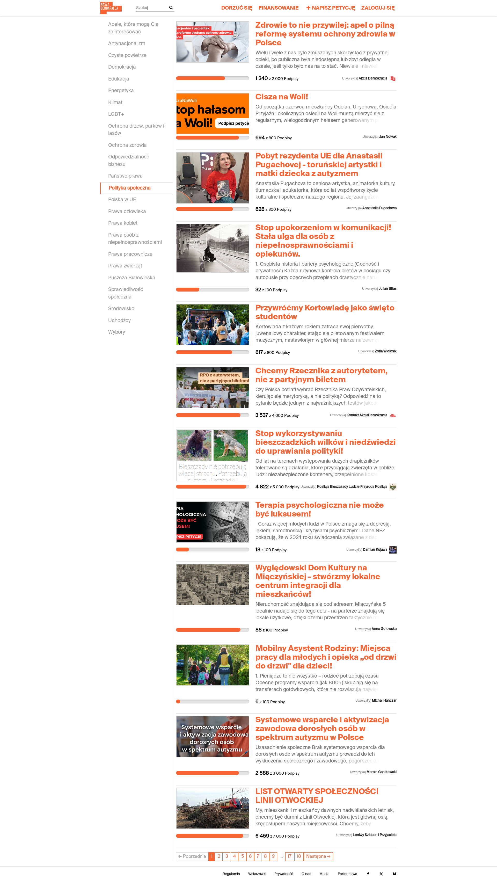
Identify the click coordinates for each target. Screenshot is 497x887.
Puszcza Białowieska (131, 277)
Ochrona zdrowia (127, 145)
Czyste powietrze (127, 55)
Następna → (318, 856)
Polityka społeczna (130, 188)
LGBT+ (116, 114)
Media (324, 874)
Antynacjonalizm (126, 43)
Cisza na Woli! (281, 97)
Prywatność (283, 874)
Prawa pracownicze (130, 254)
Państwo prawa (125, 176)
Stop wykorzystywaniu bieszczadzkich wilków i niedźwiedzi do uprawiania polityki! (325, 442)
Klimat (115, 102)
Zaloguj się (378, 8)
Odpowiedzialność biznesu (128, 161)
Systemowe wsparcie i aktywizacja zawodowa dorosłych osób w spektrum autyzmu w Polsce (322, 729)
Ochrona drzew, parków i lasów (136, 130)
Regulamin (231, 874)
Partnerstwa (347, 874)
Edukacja (118, 79)
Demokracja (122, 67)
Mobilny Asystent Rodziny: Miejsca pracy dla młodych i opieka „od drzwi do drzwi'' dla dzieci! (326, 657)
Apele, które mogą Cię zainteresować (133, 28)
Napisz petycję (333, 8)
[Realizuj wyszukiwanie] (171, 8)
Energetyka (121, 90)
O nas (306, 874)
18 (299, 856)
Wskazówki (257, 874)
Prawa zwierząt (125, 266)
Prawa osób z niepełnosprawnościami (135, 239)
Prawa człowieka (127, 211)
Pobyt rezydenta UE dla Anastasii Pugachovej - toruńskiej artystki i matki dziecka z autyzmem (319, 165)
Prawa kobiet (122, 223)
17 (289, 856)
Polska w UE (122, 199)
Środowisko (121, 308)
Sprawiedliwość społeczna (125, 293)
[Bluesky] (394, 874)
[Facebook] (368, 874)
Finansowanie (279, 8)
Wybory (116, 332)
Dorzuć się (236, 8)
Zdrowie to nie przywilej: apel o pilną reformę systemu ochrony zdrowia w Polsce (325, 34)
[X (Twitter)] (381, 874)
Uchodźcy (119, 320)
